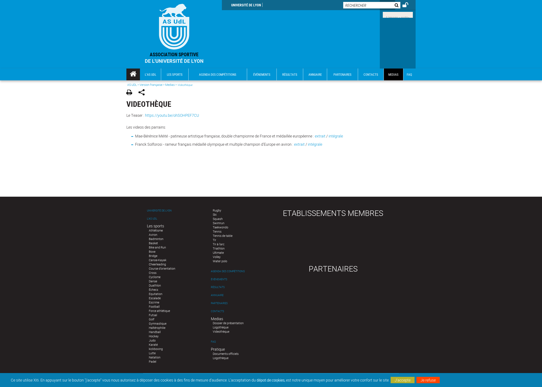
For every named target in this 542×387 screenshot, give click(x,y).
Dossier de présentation (228, 323)
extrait (320, 136)
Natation (154, 357)
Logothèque (220, 327)
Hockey (154, 336)
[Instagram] (398, 14)
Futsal (153, 315)
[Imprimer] (130, 92)
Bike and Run (157, 247)
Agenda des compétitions (228, 271)
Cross (152, 273)
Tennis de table (222, 236)
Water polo (220, 261)
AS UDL (132, 85)
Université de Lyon (246, 5)
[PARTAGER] (143, 92)
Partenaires (219, 303)
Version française (151, 85)
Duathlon (155, 285)
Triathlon (219, 248)
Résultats (218, 287)
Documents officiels (226, 354)
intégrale (336, 136)
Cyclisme (154, 277)
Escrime (154, 302)
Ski (215, 215)
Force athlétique (159, 311)
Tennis (217, 231)
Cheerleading (157, 264)
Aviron (153, 235)
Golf (151, 319)
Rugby (217, 210)
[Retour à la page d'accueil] (174, 25)
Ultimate (218, 253)
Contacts (217, 311)
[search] (371, 5)
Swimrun (218, 223)
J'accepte (403, 380)
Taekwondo (220, 227)
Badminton (156, 239)
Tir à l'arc (218, 244)
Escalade (155, 298)
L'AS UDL (152, 218)
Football (154, 307)
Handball (155, 332)
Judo (152, 340)
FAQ (213, 341)
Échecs (153, 290)
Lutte (152, 353)
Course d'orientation (162, 268)
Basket (153, 243)
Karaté (153, 345)
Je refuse (428, 380)
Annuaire (217, 295)
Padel (152, 362)
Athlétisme (156, 230)
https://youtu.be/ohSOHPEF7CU (172, 115)
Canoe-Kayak (157, 260)
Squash (218, 219)
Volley (217, 257)
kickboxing (156, 349)
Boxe (152, 252)
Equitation (155, 294)
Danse (153, 281)
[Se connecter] (408, 5)
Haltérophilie (157, 328)
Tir (214, 240)
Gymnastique (157, 323)
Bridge (153, 256)
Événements (219, 279)
